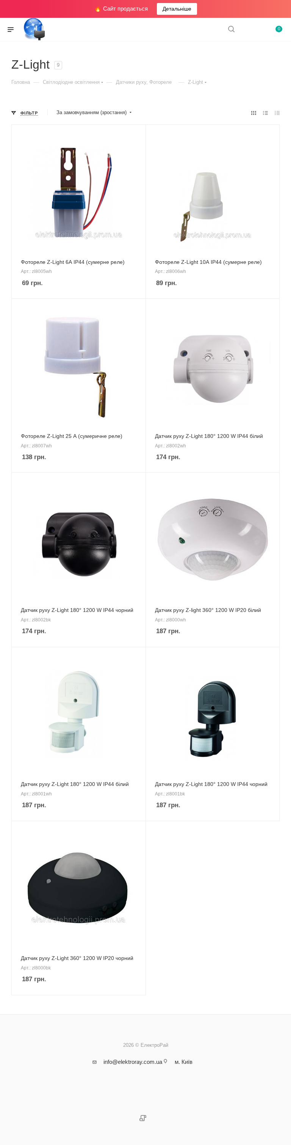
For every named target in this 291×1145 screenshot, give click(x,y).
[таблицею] (277, 113)
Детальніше (177, 9)
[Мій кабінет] (249, 30)
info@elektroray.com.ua (132, 1062)
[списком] (265, 113)
